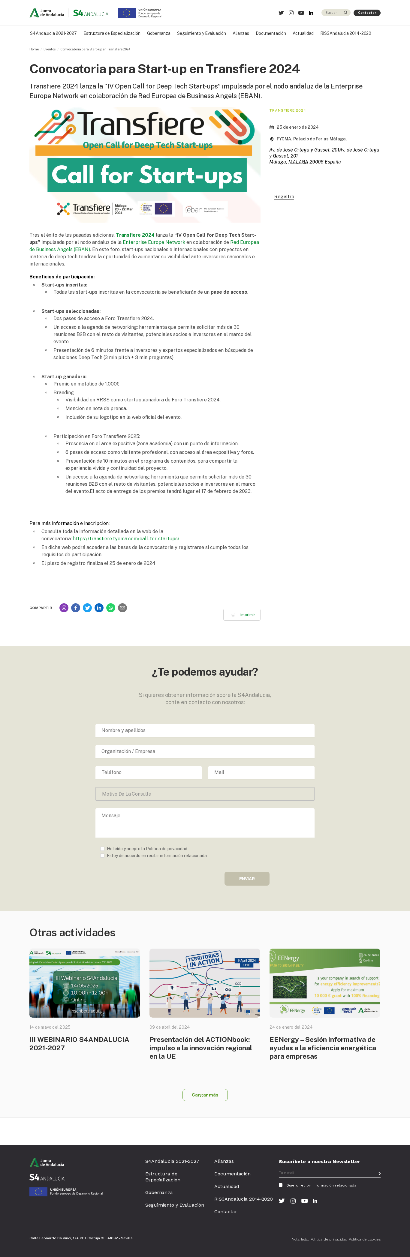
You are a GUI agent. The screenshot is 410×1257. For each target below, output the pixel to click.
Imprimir (247, 615)
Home (34, 49)
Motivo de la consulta (126, 794)
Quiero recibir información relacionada (321, 1185)
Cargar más (205, 1094)
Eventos (50, 49)
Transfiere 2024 (135, 235)
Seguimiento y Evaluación (201, 33)
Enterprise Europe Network (154, 242)
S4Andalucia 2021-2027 (53, 33)
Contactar (367, 12)
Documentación (271, 33)
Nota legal (300, 1239)
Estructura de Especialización (111, 33)
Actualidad (303, 33)
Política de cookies (365, 1239)
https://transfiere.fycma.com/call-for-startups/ (126, 539)
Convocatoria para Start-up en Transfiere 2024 (95, 49)
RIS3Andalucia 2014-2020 (346, 33)
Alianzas (241, 33)
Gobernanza (158, 33)
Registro (284, 197)
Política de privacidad (329, 1239)
